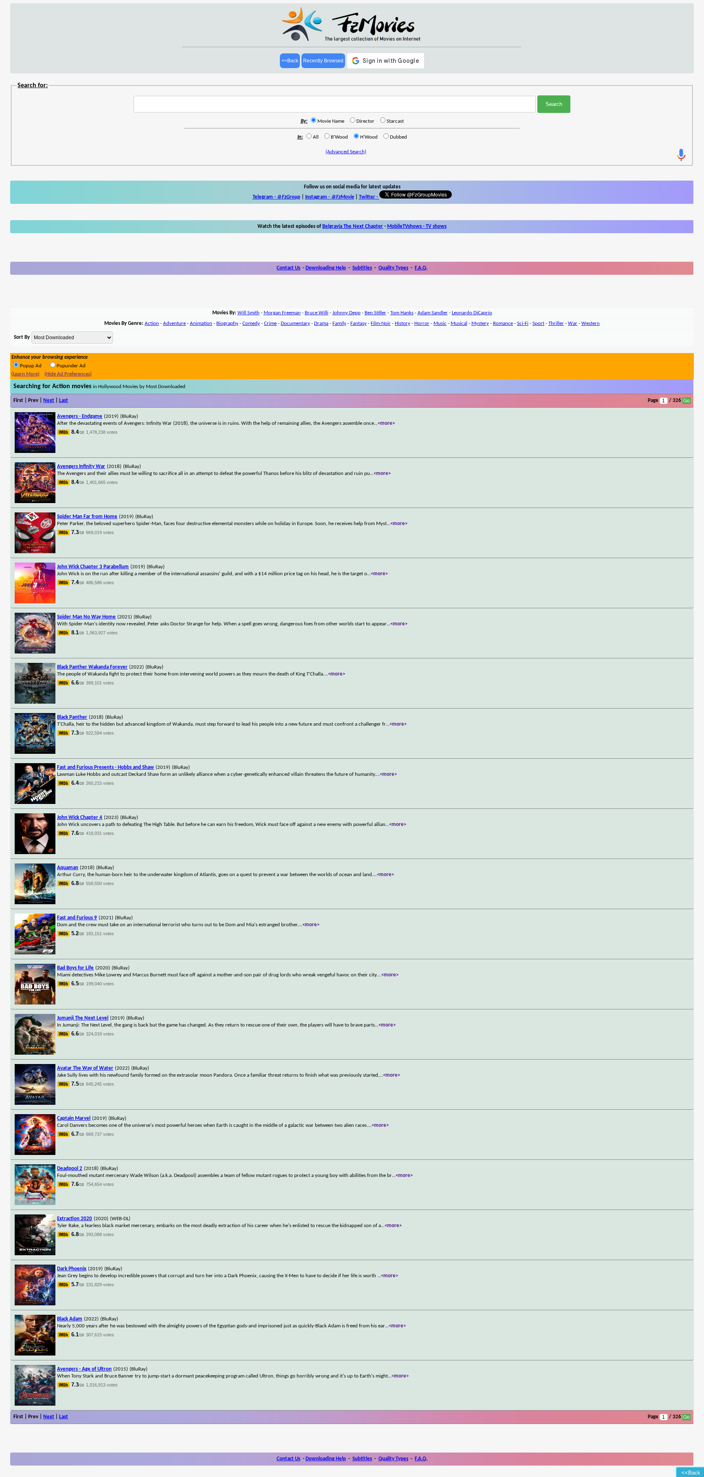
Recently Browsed (323, 61)
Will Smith (249, 313)
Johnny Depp (346, 313)
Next (48, 400)
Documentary (295, 323)
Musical (459, 323)
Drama (321, 323)
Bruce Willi (316, 313)
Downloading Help (326, 268)
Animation (201, 323)
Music (440, 323)
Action (152, 323)
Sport (538, 323)
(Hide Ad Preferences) (68, 374)
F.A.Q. (421, 268)
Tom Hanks (402, 313)
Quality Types (393, 268)
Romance (503, 323)
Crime (270, 323)
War (572, 323)
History (402, 323)
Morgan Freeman (282, 313)
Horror (421, 323)
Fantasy (358, 323)
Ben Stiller (375, 313)
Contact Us (288, 268)
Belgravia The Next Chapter (352, 226)
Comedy (251, 323)
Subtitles (362, 268)
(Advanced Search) (346, 152)
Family (339, 323)
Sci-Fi (522, 323)
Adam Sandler (433, 313)
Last (63, 400)
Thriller (556, 323)
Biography (227, 323)
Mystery (480, 323)
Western (590, 323)
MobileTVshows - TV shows (417, 226)
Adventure (174, 323)
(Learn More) (25, 374)
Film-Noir (381, 323)
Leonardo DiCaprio (472, 313)
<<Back (290, 61)
